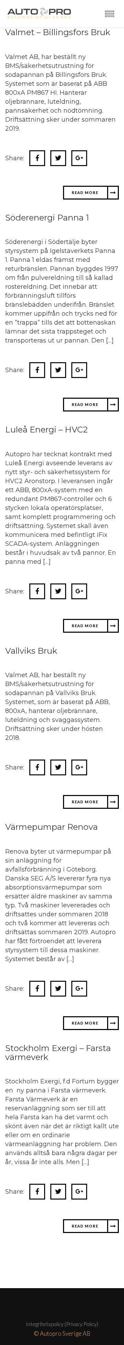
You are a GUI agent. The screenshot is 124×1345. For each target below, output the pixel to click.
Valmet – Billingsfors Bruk (57, 60)
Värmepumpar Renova (51, 854)
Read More (80, 220)
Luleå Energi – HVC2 (46, 457)
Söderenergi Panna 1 (47, 245)
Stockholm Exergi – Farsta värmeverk (58, 1080)
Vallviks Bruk (31, 678)
